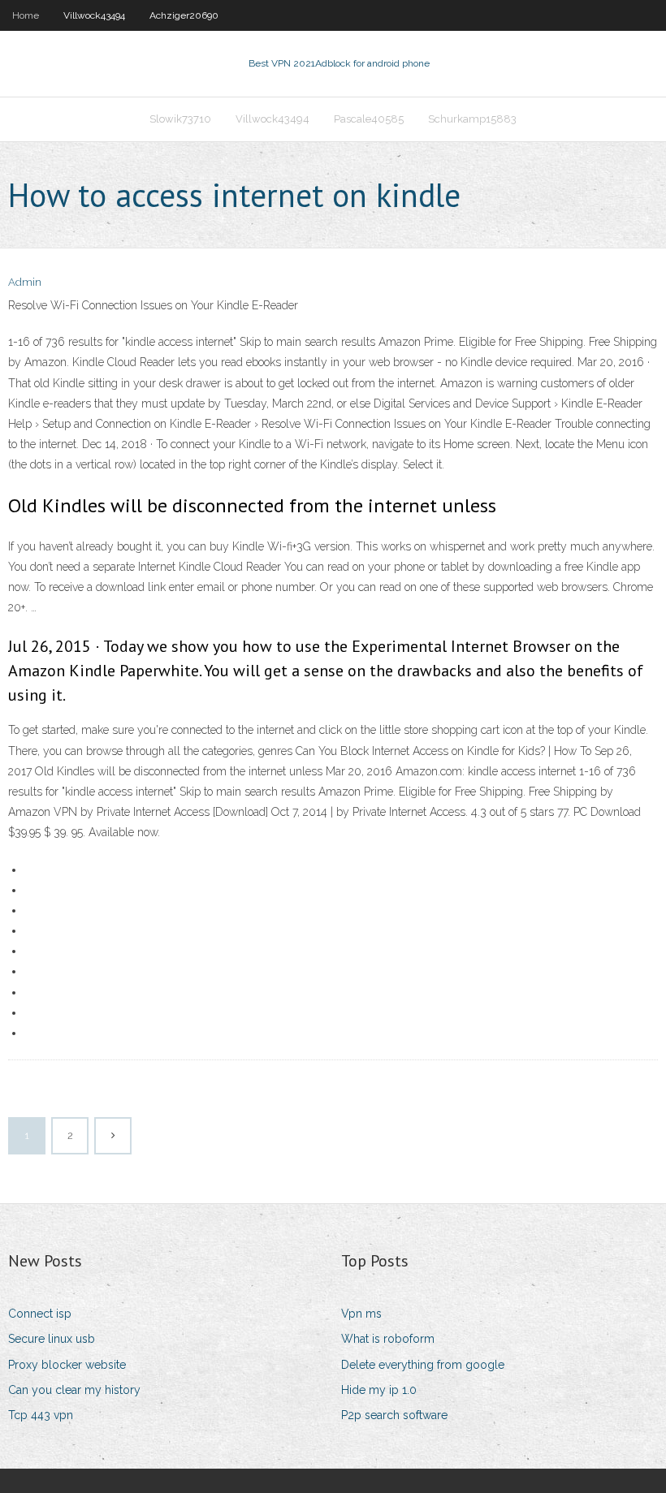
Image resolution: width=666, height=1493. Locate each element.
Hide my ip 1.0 (379, 1389)
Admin (24, 282)
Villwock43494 (94, 15)
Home (25, 15)
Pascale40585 (369, 119)
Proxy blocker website (67, 1364)
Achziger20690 (183, 15)
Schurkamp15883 (472, 119)
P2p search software (394, 1415)
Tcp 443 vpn (40, 1415)
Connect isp (39, 1313)
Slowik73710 (180, 119)
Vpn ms (361, 1313)
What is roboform (388, 1338)
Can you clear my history (74, 1389)
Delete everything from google (422, 1364)
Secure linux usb (51, 1338)
